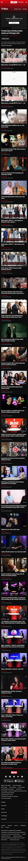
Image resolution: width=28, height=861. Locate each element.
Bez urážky (3, 766)
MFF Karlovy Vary (5, 67)
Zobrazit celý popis (6, 45)
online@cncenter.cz (9, 847)
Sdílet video (5, 38)
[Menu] (1, 2)
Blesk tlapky (4, 461)
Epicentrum (3, 485)
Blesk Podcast (4, 438)
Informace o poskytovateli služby (19, 28)
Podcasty (3, 625)
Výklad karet (4, 531)
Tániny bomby (4, 414)
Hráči (2, 509)
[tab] (5, 9)
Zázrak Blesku (4, 390)
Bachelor (3, 742)
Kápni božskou (4, 200)
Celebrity (3, 129)
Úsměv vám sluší (13, 35)
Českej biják (4, 152)
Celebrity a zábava (5, 224)
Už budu (3, 601)
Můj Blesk (21, 2)
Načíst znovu (14, 22)
